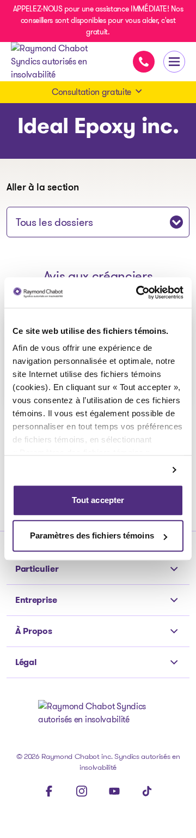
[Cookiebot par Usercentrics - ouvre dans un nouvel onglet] (138, 292)
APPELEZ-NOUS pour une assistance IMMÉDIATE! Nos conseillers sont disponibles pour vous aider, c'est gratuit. (98, 20)
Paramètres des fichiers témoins (92, 536)
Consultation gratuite (91, 92)
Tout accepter (98, 500)
